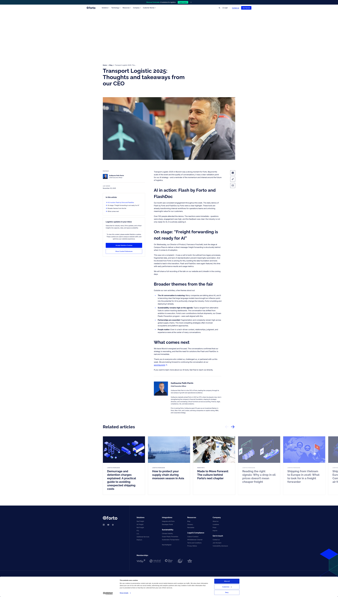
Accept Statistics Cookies (124, 245)
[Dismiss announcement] (191, 2)
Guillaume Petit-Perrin (182, 383)
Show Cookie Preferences (123, 251)
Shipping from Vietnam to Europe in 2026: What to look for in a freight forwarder (303, 476)
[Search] (219, 8)
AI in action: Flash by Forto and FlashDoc (121, 202)
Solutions (105, 8)
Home (105, 65)
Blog (110, 65)
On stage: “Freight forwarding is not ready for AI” (123, 205)
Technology (115, 8)
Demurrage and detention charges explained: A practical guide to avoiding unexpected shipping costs (121, 480)
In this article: (111, 197)
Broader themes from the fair (117, 208)
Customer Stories (148, 8)
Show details (124, 593)
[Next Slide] (232, 426)
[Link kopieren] (232, 179)
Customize (225, 587)
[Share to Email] (232, 185)
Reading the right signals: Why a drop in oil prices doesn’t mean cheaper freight (259, 476)
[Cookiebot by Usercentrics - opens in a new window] (108, 593)
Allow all (227, 581)
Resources (126, 8)
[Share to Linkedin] (232, 172)
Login (226, 8)
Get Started (246, 8)
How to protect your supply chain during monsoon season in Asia (168, 475)
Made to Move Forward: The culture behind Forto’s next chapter (213, 475)
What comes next (113, 211)
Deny (227, 592)
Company (136, 8)
